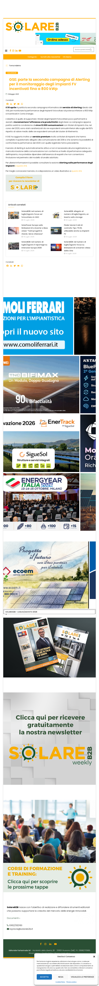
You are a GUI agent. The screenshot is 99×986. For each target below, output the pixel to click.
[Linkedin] (16, 50)
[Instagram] (13, 50)
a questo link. (21, 165)
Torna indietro (15, 65)
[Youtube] (20, 50)
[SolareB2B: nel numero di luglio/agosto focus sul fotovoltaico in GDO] (13, 215)
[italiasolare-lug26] (49, 542)
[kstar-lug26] (49, 357)
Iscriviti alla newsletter (50, 57)
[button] (94, 956)
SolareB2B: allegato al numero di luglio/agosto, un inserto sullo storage (76, 214)
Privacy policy (71, 982)
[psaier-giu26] (49, 474)
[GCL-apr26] (49, 416)
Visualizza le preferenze (82, 977)
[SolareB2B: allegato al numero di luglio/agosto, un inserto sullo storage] (56, 215)
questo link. (77, 171)
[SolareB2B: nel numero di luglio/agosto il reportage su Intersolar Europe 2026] (13, 246)
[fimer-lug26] (49, 298)
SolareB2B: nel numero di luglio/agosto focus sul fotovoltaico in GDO (32, 214)
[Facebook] (10, 50)
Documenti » (13, 918)
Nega (60, 977)
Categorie (32, 57)
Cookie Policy (60, 982)
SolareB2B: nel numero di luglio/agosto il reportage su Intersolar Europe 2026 (34, 245)
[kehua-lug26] (65, 34)
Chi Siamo (67, 57)
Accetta (44, 977)
